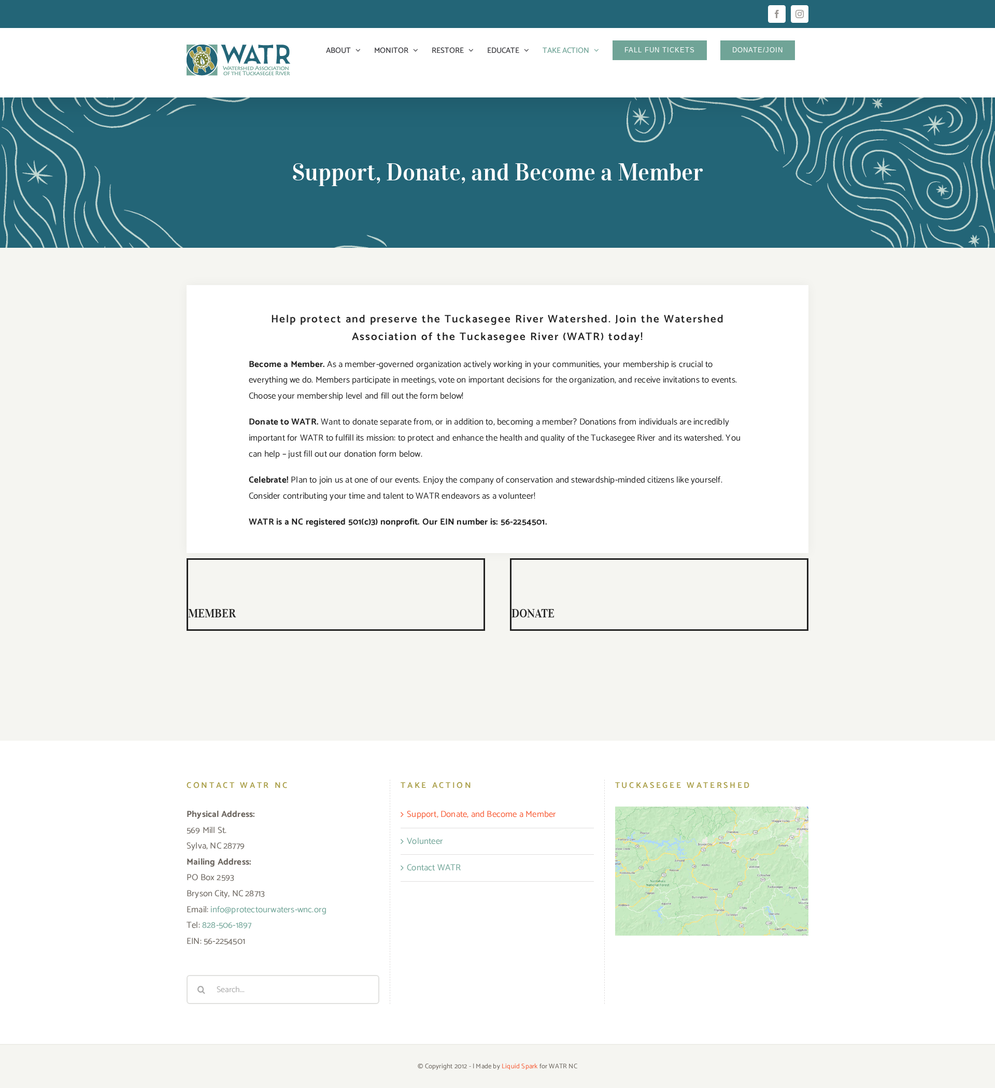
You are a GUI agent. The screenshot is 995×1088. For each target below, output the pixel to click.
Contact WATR (434, 867)
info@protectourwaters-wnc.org (268, 909)
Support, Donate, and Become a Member (481, 814)
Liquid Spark (519, 1066)
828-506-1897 (226, 925)
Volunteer (425, 841)
